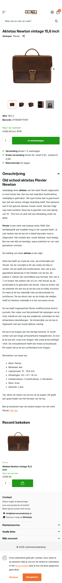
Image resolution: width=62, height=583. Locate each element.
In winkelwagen (36, 140)
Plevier (16, 36)
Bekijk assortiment (4, 12)
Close (31, 525)
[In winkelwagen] (22, 483)
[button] (54, 69)
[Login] (52, 12)
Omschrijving (13, 173)
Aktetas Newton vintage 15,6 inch (17, 468)
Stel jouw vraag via (19, 517)
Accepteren (32, 577)
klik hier (14, 410)
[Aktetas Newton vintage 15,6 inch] (17, 443)
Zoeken (56, 20)
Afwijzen (13, 577)
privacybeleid (22, 565)
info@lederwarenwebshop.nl (18, 513)
